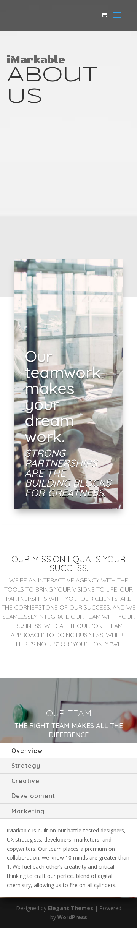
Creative (25, 781)
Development (33, 796)
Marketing (28, 811)
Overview (27, 750)
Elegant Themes (70, 908)
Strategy (25, 765)
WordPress (72, 917)
